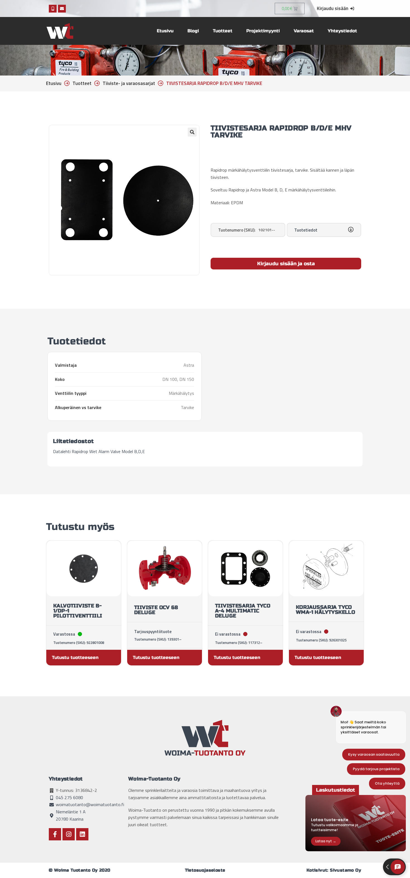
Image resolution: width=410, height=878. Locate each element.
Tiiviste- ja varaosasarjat (129, 83)
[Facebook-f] (55, 834)
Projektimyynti (263, 30)
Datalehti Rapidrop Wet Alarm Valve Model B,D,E (99, 451)
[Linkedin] (82, 834)
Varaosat (304, 30)
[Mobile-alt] (53, 9)
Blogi (193, 30)
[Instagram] (68, 834)
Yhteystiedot (342, 30)
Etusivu (165, 30)
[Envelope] (62, 9)
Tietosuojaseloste (205, 870)
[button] (192, 132)
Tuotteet (222, 30)
